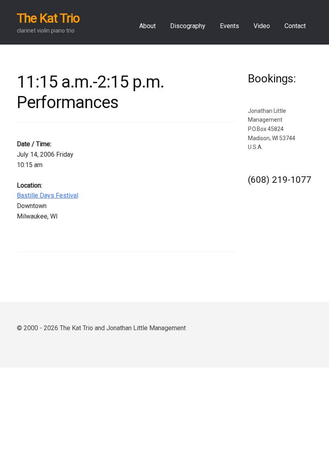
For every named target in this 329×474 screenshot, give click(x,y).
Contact (295, 26)
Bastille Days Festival (47, 195)
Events (229, 26)
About (147, 26)
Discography (187, 26)
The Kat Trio (48, 18)
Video (262, 26)
